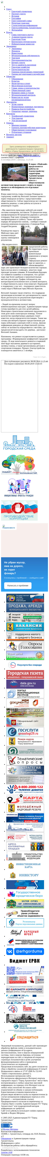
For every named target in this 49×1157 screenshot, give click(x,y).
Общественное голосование (23, 130)
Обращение (6, 1138)
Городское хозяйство (20, 67)
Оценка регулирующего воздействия (27, 74)
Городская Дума (18, 39)
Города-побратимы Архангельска (26, 28)
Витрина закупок (14, 134)
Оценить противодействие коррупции (28, 127)
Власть (9, 32)
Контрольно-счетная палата (23, 42)
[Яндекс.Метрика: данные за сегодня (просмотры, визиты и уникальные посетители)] (9, 1129)
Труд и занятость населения (23, 65)
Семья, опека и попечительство (25, 88)
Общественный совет (21, 90)
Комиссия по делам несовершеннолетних (21, 98)
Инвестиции (17, 53)
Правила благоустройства (22, 109)
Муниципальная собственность (25, 55)
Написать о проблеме (17, 586)
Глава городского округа (22, 35)
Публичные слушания (21, 132)
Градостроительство (20, 69)
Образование (17, 79)
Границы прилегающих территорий (27, 72)
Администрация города (22, 37)
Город (8, 9)
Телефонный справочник (22, 116)
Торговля (15, 58)
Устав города (17, 104)
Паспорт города (18, 14)
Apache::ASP (6, 1152)
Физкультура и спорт (20, 83)
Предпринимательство (21, 60)
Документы (11, 102)
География (16, 18)
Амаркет (10, 137)
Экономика (11, 46)
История (15, 16)
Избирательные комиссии (22, 44)
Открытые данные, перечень (24, 111)
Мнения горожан (19, 125)
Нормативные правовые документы (27, 107)
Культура (15, 81)
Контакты (10, 114)
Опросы (9, 123)
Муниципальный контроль (23, 95)
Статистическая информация (24, 25)
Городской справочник (21, 11)
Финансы (15, 51)
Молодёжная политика (21, 86)
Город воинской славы (21, 21)
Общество (10, 76)
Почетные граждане (20, 23)
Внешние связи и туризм (22, 93)
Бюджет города (18, 62)
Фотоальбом (16, 30)
